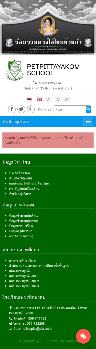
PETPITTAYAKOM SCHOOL (53, 69)
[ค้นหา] (88, 109)
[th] (29, 99)
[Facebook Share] (12, 109)
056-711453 (37, 318)
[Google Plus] (31, 109)
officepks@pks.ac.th (37, 328)
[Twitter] (21, 109)
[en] (39, 99)
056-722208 (36, 323)
